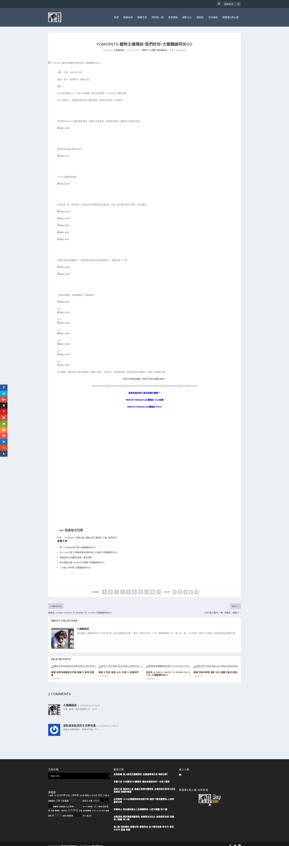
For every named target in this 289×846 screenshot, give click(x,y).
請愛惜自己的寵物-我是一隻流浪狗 (76, 557)
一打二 (95, 807)
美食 (49, 816)
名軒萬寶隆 (87, 811)
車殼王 (85, 801)
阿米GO (75, 800)
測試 (64, 816)
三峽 (57, 800)
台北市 (94, 795)
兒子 (103, 811)
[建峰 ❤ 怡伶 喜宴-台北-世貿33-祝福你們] (121, 666)
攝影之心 (187, 17)
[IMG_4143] (63, 274)
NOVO (94, 811)
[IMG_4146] (63, 267)
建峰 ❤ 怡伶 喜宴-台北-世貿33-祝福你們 (119, 672)
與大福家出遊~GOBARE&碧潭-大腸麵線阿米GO (82, 562)
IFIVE (84, 816)
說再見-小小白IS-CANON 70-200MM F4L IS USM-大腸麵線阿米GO (168, 673)
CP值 (105, 795)
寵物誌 (200, 17)
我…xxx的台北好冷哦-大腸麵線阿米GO (78, 547)
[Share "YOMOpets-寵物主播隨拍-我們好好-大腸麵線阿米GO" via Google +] (116, 592)
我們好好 (112, 537)
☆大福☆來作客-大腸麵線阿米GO (75, 567)
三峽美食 (74, 795)
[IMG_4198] (63, 128)
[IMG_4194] (63, 354)
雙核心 (88, 795)
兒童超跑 (62, 807)
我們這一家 (158, 17)
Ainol (85, 807)
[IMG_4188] (63, 344)
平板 (68, 795)
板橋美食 (70, 816)
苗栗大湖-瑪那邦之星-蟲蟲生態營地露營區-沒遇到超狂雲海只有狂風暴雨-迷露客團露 (144, 790)
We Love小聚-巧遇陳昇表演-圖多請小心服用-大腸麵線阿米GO (89, 552)
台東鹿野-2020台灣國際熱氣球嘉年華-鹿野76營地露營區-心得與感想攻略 (144, 800)
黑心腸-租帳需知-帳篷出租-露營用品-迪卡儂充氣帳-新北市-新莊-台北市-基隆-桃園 (144, 828)
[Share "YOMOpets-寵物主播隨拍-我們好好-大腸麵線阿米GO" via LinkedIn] (135, 592)
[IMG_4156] (63, 312)
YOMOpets (69, 537)
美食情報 (173, 17)
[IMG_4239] (63, 365)
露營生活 (142, 17)
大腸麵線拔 (119, 50)
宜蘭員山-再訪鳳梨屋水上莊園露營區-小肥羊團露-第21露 (140, 809)
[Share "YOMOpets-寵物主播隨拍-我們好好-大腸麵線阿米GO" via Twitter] (110, 592)
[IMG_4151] (63, 155)
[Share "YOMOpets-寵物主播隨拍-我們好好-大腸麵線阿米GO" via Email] (153, 592)
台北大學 (61, 795)
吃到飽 (89, 807)
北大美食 (70, 806)
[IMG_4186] (63, 333)
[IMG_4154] (63, 183)
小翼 (105, 537)
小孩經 (50, 795)
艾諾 (80, 811)
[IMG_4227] (63, 232)
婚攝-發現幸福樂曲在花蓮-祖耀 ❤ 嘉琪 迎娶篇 (72, 673)
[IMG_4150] (63, 301)
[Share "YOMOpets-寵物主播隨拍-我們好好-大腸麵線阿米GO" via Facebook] (104, 592)
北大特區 (72, 810)
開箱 (58, 815)
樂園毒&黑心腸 (230, 17)
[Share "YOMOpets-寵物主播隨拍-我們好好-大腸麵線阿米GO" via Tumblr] (123, 592)
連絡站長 (128, 17)
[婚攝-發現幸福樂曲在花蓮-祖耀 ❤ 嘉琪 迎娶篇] (73, 666)
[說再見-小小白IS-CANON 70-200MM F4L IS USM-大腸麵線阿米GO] (168, 666)
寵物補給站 (162, 50)
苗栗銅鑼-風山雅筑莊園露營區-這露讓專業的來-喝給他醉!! (141, 774)
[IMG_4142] (63, 239)
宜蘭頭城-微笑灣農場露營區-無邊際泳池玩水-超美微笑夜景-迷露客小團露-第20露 (144, 818)
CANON (96, 801)
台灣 (90, 801)
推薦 (78, 815)
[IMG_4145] (63, 211)
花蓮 (52, 811)
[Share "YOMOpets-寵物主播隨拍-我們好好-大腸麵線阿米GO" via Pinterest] (129, 592)
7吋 (55, 795)
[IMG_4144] (63, 218)
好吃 (100, 795)
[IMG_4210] (63, 225)
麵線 (78, 805)
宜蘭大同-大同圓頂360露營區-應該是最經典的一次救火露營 (142, 781)
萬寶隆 (57, 811)
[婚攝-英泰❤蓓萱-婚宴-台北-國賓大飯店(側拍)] (215, 666)
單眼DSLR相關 (149, 50)
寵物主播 (80, 537)
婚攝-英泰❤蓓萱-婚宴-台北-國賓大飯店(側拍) (215, 672)
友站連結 (213, 17)
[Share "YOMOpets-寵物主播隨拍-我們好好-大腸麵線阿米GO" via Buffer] (141, 592)
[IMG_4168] (63, 322)
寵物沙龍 (90, 537)
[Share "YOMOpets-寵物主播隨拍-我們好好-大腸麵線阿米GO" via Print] (159, 592)
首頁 (116, 17)
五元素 (81, 795)
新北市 (89, 816)
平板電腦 (65, 801)
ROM (99, 811)
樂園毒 (55, 807)
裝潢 (100, 807)
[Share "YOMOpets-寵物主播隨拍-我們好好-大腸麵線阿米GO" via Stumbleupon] (147, 592)
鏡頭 (107, 811)
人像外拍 (63, 811)
